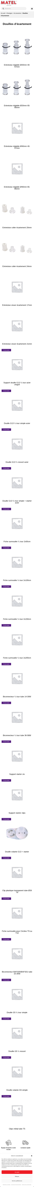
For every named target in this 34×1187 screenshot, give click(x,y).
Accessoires (17, 13)
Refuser (17, 1176)
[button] (31, 1156)
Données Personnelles (16, 1184)
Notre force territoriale (26, 1184)
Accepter (17, 1172)
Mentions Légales (6, 1184)
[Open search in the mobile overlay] (14, 9)
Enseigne (9, 13)
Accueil (3, 13)
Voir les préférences (17, 1180)
